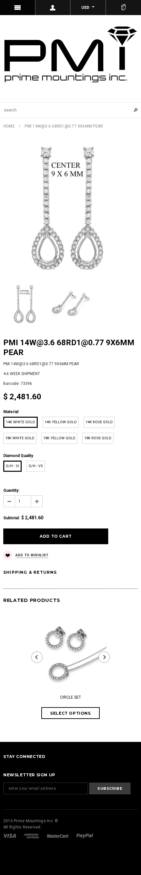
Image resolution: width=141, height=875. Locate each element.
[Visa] (10, 835)
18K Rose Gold (97, 438)
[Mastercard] (58, 835)
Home (9, 126)
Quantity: (11, 490)
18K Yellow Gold (59, 438)
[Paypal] (84, 835)
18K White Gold (19, 438)
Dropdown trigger (53, 7)
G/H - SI (12, 466)
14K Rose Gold (99, 422)
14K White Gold (20, 422)
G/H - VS (36, 466)
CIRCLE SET (70, 697)
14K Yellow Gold (61, 422)
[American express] (32, 835)
